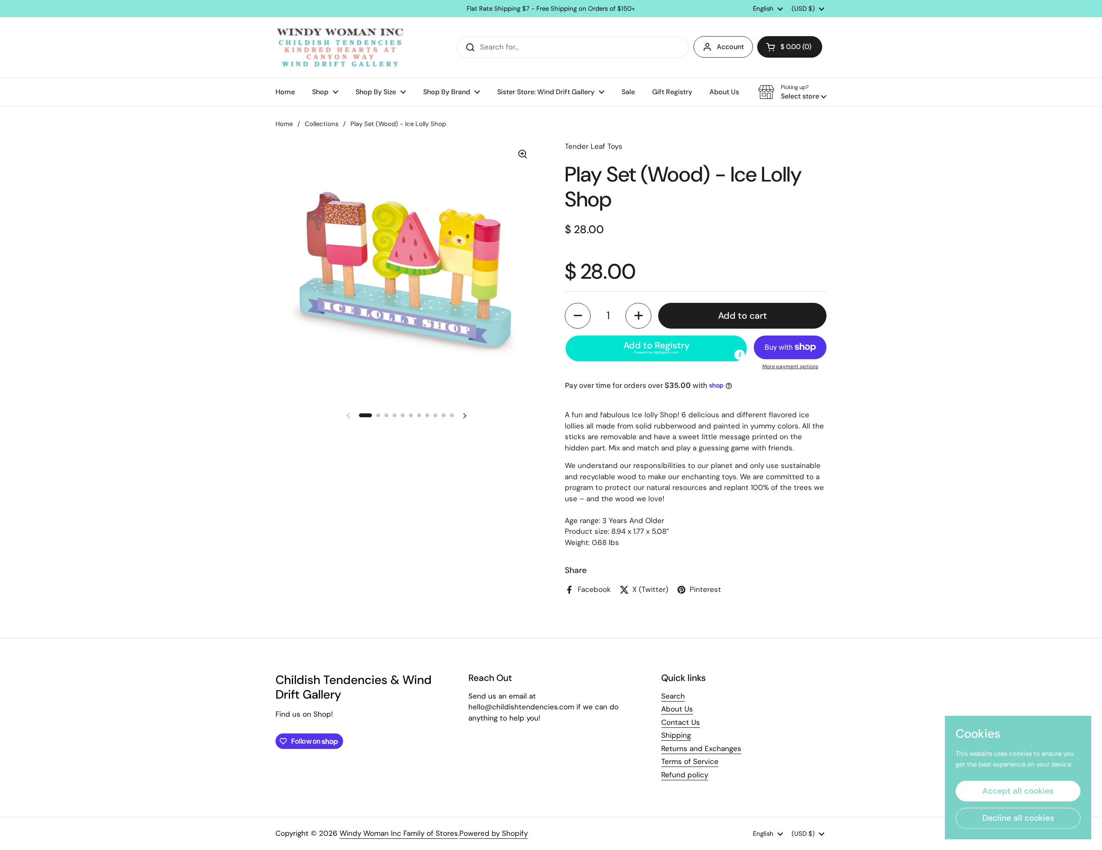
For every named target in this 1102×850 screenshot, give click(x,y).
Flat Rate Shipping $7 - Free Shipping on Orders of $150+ (551, 9)
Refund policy (684, 774)
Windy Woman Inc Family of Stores (399, 833)
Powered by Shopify (493, 833)
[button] (789, 47)
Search (673, 696)
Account (730, 46)
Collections (321, 124)
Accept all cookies (1018, 790)
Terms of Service (689, 761)
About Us (677, 709)
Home (284, 124)
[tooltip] (739, 354)
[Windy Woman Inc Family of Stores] (340, 47)
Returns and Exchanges (701, 748)
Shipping (676, 735)
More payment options (790, 366)
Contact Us (680, 722)
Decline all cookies (1018, 818)
